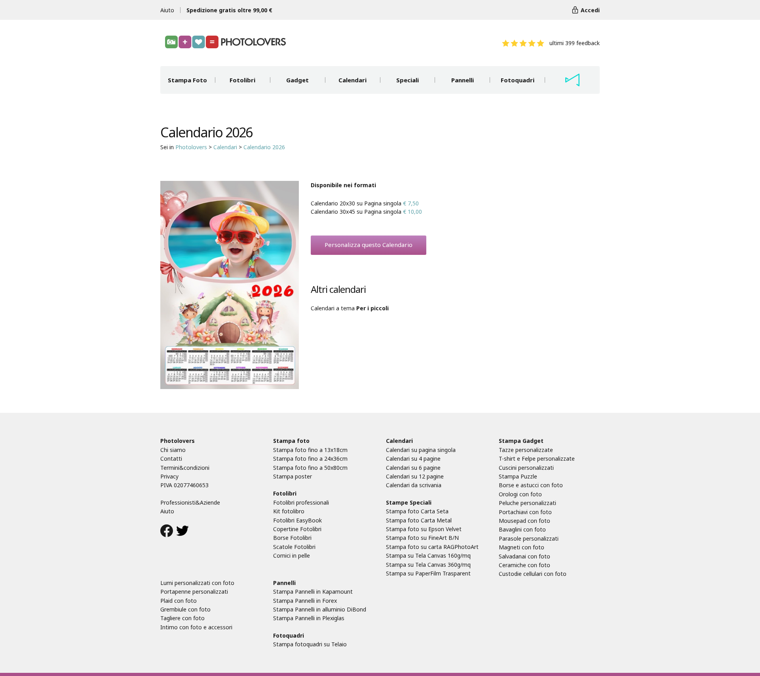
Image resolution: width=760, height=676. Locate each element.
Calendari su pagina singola (421, 450)
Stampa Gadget (521, 440)
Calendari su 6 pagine (413, 467)
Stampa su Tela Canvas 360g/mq (428, 564)
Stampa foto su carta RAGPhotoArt (432, 547)
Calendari (352, 80)
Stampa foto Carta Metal (419, 520)
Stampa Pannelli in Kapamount (313, 591)
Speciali (407, 80)
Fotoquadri (517, 80)
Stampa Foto (187, 80)
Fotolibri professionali (301, 502)
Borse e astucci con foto (531, 485)
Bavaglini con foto (522, 529)
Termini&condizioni (184, 467)
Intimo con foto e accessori (196, 627)
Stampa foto (291, 440)
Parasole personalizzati (529, 538)
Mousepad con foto (524, 520)
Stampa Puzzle (518, 476)
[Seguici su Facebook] (166, 531)
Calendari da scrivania (413, 485)
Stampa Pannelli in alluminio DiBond (319, 609)
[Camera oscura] (572, 80)
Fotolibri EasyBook (297, 520)
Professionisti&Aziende (190, 502)
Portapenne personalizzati (194, 591)
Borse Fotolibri (292, 537)
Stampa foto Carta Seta (417, 511)
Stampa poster (292, 476)
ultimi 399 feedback (574, 43)
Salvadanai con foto (524, 556)
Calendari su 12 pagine (415, 476)
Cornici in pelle (291, 555)
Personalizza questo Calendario (368, 245)
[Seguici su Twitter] (182, 531)
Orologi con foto (520, 494)
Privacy (169, 476)
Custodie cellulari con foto (532, 573)
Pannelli (462, 80)
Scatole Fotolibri (294, 547)
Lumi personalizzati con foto (197, 583)
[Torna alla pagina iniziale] (225, 42)
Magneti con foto (521, 547)
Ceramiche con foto (524, 565)
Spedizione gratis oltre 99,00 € (229, 10)
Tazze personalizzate (526, 450)
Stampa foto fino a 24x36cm (310, 458)
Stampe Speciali (408, 502)
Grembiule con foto (185, 609)
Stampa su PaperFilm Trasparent (428, 573)
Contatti (171, 458)
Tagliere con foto (182, 618)
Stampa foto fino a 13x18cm (310, 450)
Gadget (297, 80)
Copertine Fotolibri (297, 529)
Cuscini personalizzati (526, 467)
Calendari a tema (350, 308)
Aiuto (167, 10)
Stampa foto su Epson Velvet (424, 529)
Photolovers (191, 147)
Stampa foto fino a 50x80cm (310, 467)
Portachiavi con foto (525, 512)
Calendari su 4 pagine (413, 458)
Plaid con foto (178, 600)
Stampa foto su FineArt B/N (422, 537)
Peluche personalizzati (527, 503)
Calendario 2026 (264, 147)
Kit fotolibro (288, 511)
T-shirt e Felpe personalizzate (537, 458)
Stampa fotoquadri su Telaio (310, 644)
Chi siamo (173, 450)
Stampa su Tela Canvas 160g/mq (428, 555)
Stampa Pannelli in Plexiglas (308, 618)
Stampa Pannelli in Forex (305, 600)
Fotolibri (242, 80)
